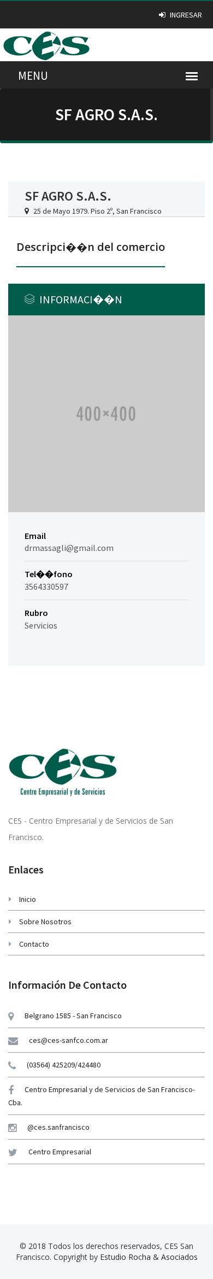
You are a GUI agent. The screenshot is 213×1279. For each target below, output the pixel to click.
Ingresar (185, 15)
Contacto (34, 944)
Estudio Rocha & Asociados (149, 1257)
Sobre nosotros (45, 921)
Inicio (27, 899)
